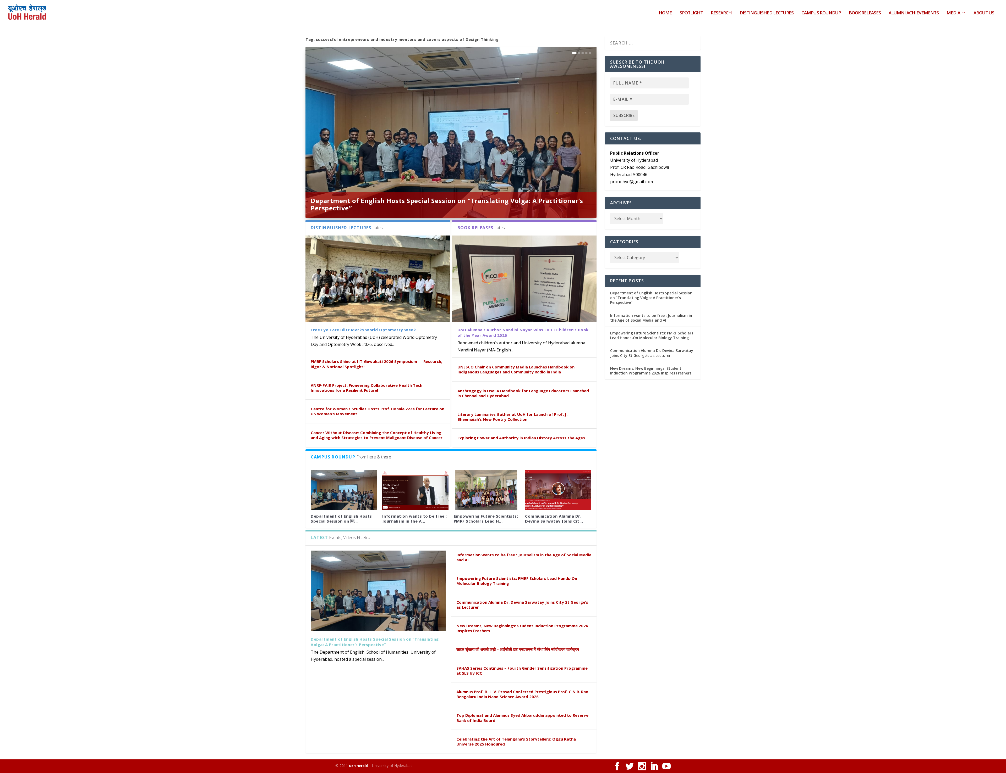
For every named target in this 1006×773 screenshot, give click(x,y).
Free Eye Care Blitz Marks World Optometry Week (363, 329)
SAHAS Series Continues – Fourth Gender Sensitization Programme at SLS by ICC (522, 670)
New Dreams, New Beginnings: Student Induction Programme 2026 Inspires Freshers (522, 628)
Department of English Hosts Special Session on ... (341, 518)
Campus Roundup (821, 13)
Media (953, 13)
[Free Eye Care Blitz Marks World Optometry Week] (377, 279)
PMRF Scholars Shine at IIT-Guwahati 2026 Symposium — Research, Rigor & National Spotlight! (376, 364)
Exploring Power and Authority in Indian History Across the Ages (521, 437)
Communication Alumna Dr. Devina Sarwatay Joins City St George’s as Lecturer (522, 605)
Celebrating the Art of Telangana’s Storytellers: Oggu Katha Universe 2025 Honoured (516, 741)
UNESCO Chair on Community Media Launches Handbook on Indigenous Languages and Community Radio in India (516, 369)
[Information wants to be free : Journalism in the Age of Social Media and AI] (415, 490)
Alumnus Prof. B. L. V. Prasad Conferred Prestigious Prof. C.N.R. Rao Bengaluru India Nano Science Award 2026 (522, 694)
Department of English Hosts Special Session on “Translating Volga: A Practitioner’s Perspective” (447, 204)
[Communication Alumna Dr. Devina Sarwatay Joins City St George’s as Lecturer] (558, 490)
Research (721, 13)
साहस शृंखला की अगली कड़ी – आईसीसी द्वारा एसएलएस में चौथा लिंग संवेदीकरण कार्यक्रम (517, 649)
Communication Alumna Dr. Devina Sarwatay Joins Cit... (554, 518)
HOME (665, 13)
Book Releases (865, 13)
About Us (984, 13)
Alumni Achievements (914, 13)
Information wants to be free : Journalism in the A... (414, 518)
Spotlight (691, 13)
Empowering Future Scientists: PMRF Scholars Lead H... (486, 518)
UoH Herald (358, 766)
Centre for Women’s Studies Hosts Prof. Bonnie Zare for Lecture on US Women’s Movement (377, 411)
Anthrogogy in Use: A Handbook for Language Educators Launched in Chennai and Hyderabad (523, 393)
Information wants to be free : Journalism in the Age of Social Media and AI (523, 557)
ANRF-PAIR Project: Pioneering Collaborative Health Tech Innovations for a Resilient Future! (366, 388)
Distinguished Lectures (767, 13)
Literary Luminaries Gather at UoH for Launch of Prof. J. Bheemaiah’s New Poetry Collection (512, 417)
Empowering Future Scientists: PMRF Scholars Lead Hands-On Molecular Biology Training (516, 581)
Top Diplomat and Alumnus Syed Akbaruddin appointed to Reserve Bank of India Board (522, 718)
